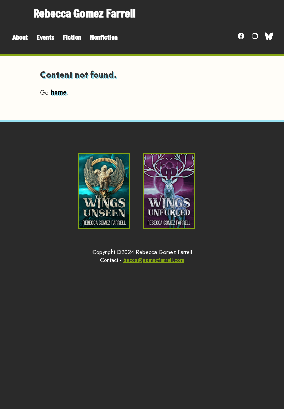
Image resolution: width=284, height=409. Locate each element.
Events (45, 37)
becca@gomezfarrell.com (153, 259)
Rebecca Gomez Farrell (84, 13)
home (58, 92)
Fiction (72, 37)
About (20, 37)
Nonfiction (103, 37)
